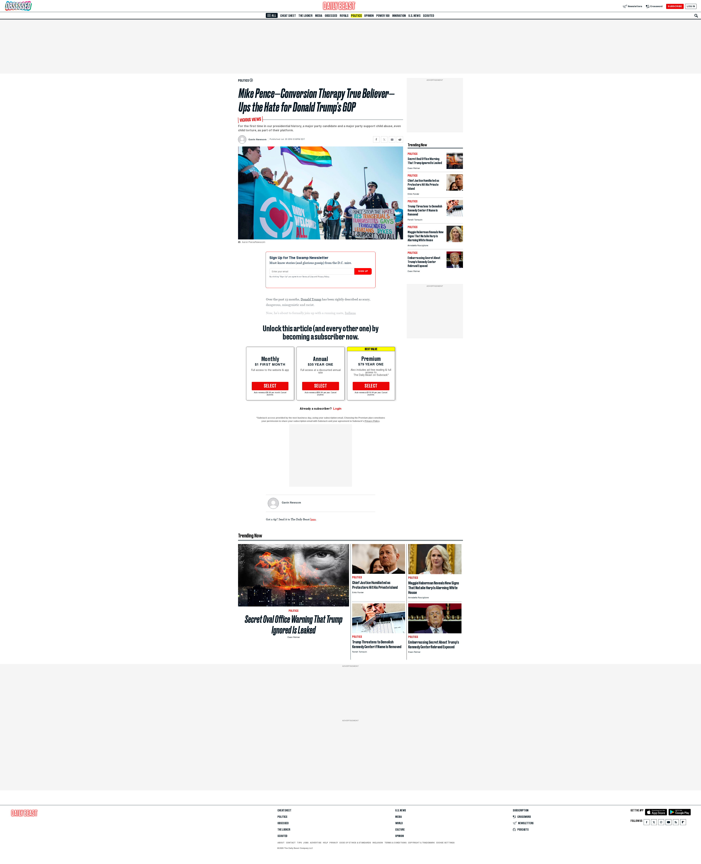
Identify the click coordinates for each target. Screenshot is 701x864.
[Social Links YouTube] (668, 823)
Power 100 (383, 15)
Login (337, 408)
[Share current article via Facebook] (376, 139)
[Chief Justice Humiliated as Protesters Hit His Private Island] (455, 189)
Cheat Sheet (288, 15)
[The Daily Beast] (339, 6)
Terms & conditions (395, 843)
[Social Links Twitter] (654, 823)
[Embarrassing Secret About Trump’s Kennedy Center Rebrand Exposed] (455, 266)
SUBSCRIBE (675, 6)
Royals (344, 15)
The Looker (305, 15)
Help (325, 843)
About (280, 843)
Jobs (306, 843)
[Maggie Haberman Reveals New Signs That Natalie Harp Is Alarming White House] (455, 241)
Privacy (334, 843)
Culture (400, 829)
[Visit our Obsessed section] (29, 6)
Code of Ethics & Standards (355, 843)
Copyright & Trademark (421, 843)
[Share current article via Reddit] (400, 139)
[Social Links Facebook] (647, 823)
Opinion (369, 15)
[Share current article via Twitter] (384, 139)
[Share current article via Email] (392, 139)
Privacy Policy (324, 277)
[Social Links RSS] (676, 823)
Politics (356, 15)
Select (270, 386)
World (399, 823)
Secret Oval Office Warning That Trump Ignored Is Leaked (293, 624)
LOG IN (691, 6)
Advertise (315, 843)
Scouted (428, 15)
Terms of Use (308, 277)
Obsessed (331, 15)
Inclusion (377, 843)
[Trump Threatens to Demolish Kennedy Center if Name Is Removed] (455, 215)
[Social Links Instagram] (661, 823)
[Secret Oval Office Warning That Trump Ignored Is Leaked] (455, 167)
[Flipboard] (683, 823)
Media (318, 15)
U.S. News (414, 15)
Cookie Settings (445, 843)
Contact (291, 843)
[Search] (696, 16)
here (313, 519)
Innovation (399, 15)
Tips (299, 843)
